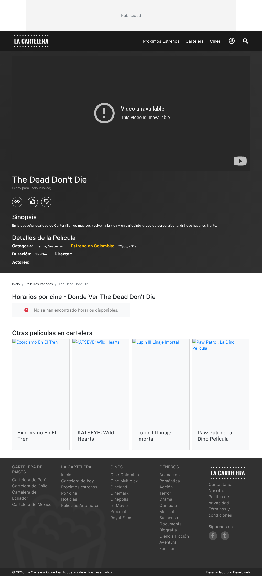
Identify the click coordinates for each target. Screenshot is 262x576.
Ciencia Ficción (174, 536)
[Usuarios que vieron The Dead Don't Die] (17, 202)
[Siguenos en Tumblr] (225, 535)
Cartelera (194, 41)
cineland (118, 486)
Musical (166, 511)
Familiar (166, 548)
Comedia (168, 505)
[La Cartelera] (31, 40)
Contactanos (221, 484)
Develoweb (241, 572)
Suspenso (168, 517)
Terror (165, 493)
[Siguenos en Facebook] (213, 535)
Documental (171, 523)
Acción (166, 486)
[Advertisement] (131, 15)
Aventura (168, 542)
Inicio (66, 474)
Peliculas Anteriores (80, 505)
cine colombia (124, 474)
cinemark (119, 493)
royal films (121, 517)
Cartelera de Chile (29, 485)
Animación (169, 474)
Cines (215, 41)
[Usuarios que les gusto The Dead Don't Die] (33, 202)
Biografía (168, 529)
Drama (165, 499)
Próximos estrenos (79, 486)
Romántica (169, 480)
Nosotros (217, 490)
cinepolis (119, 499)
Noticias (69, 499)
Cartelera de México (32, 504)
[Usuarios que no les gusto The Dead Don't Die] (46, 202)
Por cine (69, 493)
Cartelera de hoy (77, 480)
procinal (118, 511)
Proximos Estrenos (161, 41)
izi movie (119, 505)
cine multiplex (124, 480)
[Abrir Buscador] (245, 41)
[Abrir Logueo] (232, 41)
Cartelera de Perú (29, 479)
